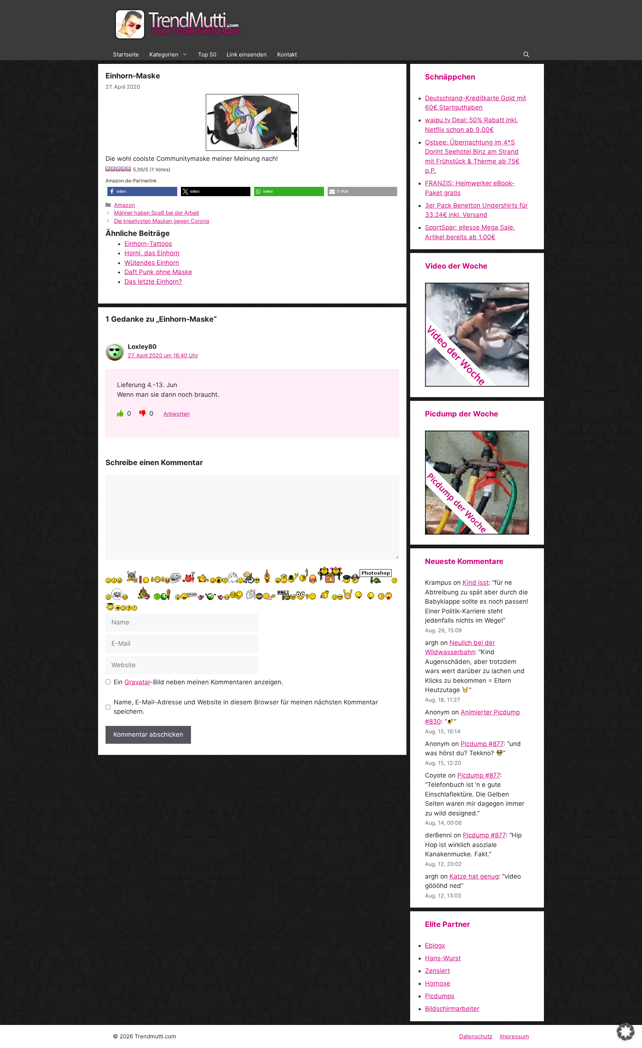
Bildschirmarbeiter (452, 1008)
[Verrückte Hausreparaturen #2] (477, 532)
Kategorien (163, 54)
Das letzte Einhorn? (153, 281)
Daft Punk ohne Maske (158, 272)
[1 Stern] (108, 169)
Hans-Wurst (443, 958)
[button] (526, 54)
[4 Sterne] (123, 169)
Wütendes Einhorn (151, 262)
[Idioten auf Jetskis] (477, 384)
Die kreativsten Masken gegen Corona (161, 221)
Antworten (176, 414)
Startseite (126, 54)
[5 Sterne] (129, 169)
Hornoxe (437, 983)
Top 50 (207, 54)
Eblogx (435, 945)
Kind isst (476, 582)
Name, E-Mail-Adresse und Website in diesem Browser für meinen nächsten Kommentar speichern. (246, 707)
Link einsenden (247, 54)
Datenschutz (475, 1036)
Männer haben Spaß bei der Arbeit (156, 213)
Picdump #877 (482, 743)
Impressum (514, 1036)
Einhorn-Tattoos (148, 243)
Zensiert (437, 970)
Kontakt (287, 54)
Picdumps (439, 996)
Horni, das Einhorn (151, 253)
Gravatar (137, 682)
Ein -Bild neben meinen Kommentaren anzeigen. (198, 682)
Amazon (124, 205)
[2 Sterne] (113, 169)
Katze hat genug (474, 876)
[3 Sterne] (118, 169)
